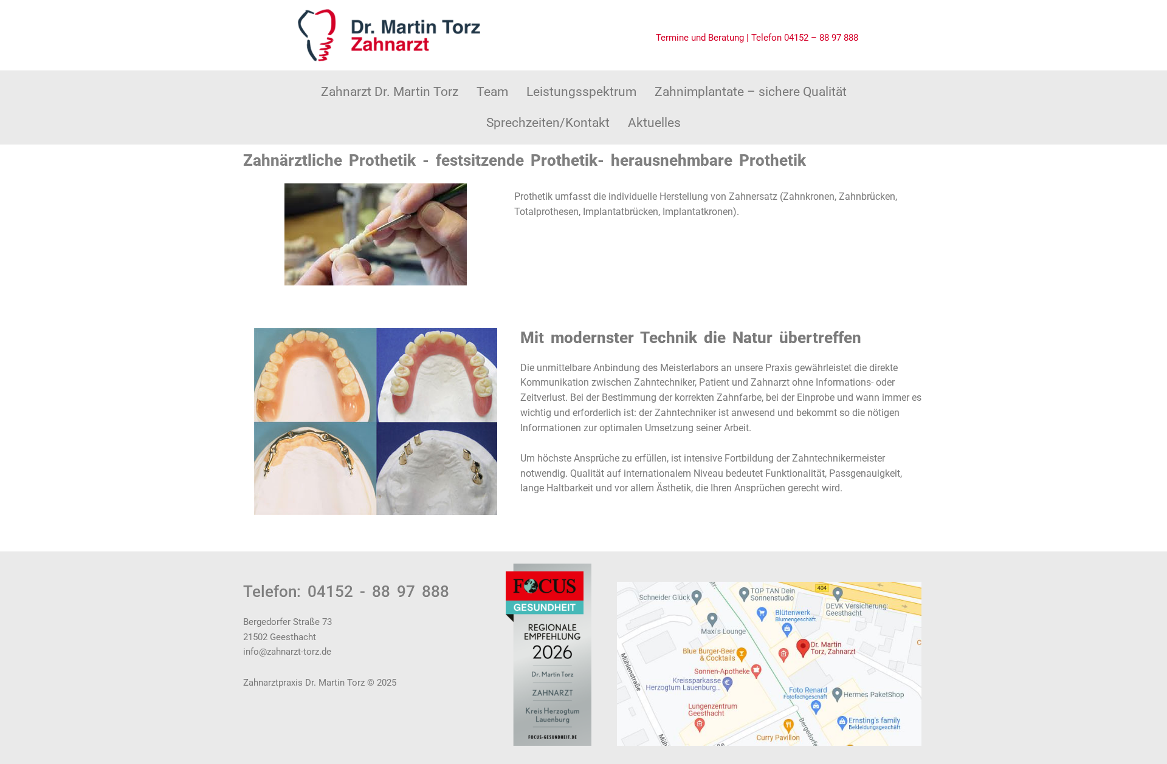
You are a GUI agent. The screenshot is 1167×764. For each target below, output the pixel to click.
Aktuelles (654, 122)
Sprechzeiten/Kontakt (548, 122)
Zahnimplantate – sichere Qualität (751, 91)
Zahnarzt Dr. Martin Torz (389, 91)
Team (492, 91)
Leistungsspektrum (581, 91)
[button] (492, 92)
